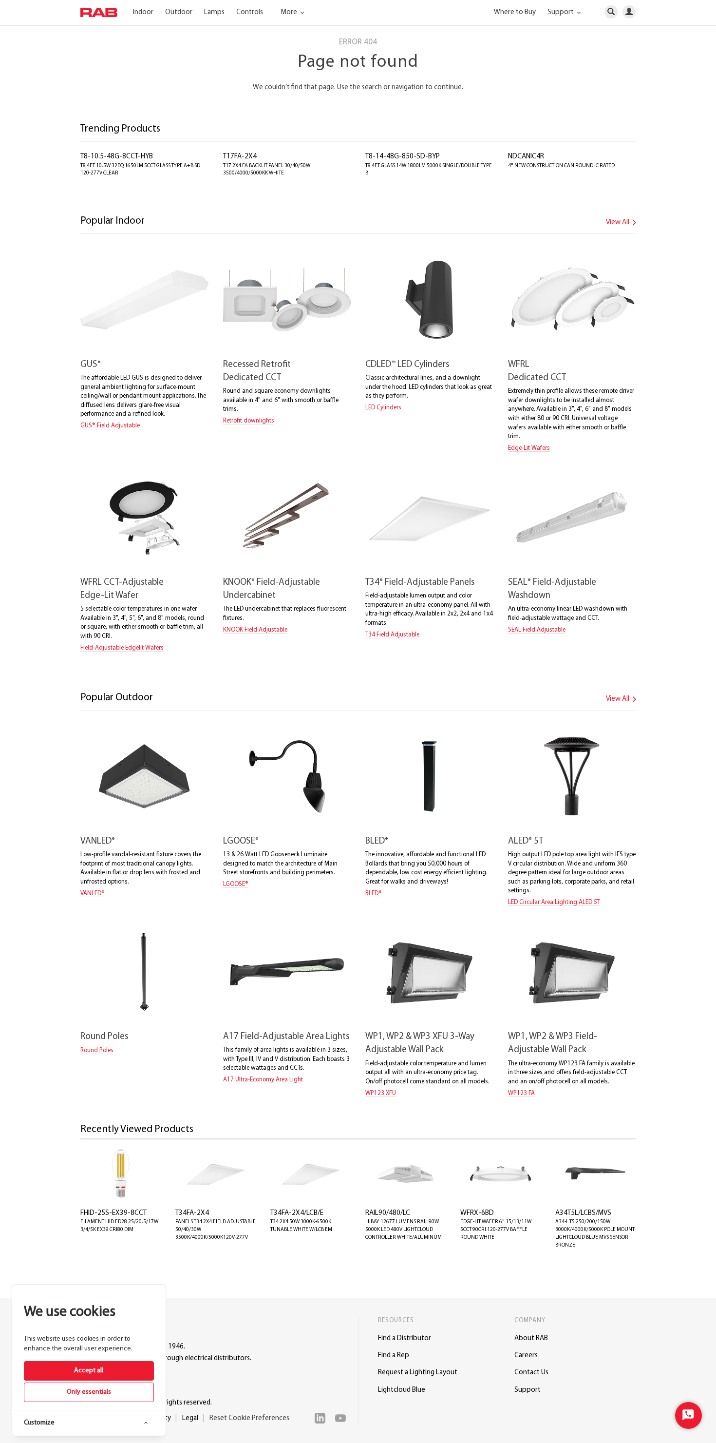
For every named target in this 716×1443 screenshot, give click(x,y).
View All (618, 222)
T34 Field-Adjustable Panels (419, 582)
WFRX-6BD (477, 1213)
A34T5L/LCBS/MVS (583, 1213)
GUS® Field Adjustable (110, 426)
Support (527, 1390)
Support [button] (561, 12)
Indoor (143, 12)
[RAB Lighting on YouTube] (343, 1418)
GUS (90, 364)
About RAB (531, 1338)
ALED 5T (525, 841)
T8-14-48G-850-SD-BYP (402, 156)
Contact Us (531, 1372)
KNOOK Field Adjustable (255, 630)
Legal (190, 1418)
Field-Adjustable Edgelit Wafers (122, 648)
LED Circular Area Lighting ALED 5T (554, 902)
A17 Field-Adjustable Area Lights (286, 1036)
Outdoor (178, 12)
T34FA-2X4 (192, 1213)
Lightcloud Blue (401, 1390)
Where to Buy (515, 12)
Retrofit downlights (248, 421)
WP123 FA (521, 1093)
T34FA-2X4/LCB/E (296, 1213)
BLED (376, 841)
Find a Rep (393, 1355)
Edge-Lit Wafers (529, 448)
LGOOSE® (235, 884)
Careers (526, 1355)
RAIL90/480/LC (387, 1213)
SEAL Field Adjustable (536, 630)
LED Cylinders (383, 407)
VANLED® (92, 893)
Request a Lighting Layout (417, 1372)
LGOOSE (241, 841)
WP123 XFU (380, 1093)
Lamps (214, 12)
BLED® (373, 893)
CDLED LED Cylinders (407, 364)
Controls (249, 12)
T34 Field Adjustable (392, 635)
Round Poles (104, 1036)
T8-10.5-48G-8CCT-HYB (116, 156)
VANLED (97, 841)
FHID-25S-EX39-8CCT (113, 1213)
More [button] (290, 12)
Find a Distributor (404, 1338)
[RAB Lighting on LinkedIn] (322, 1418)
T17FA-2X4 (240, 156)
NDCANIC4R (526, 156)
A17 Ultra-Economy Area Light (263, 1080)
